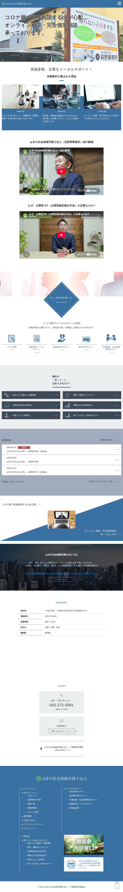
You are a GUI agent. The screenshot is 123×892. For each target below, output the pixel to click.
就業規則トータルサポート (80, 804)
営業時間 (24, 622)
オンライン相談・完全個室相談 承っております (100, 533)
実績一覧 (31, 804)
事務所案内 (32, 808)
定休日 (23, 627)
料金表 (27, 836)
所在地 (23, 611)
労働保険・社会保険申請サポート (83, 800)
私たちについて (30, 793)
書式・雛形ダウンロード (84, 395)
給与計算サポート (77, 791)
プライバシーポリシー (33, 824)
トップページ (29, 789)
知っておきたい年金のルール (86, 415)
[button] (4, 35)
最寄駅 (23, 633)
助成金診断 (74, 808)
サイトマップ (29, 828)
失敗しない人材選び (21, 415)
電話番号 (24, 616)
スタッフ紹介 (33, 812)
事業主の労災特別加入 (83, 405)
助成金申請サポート (78, 796)
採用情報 (27, 816)
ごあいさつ (32, 796)
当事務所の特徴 (34, 800)
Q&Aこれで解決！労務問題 (24, 395)
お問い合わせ (29, 820)
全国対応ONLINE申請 (22, 405)
